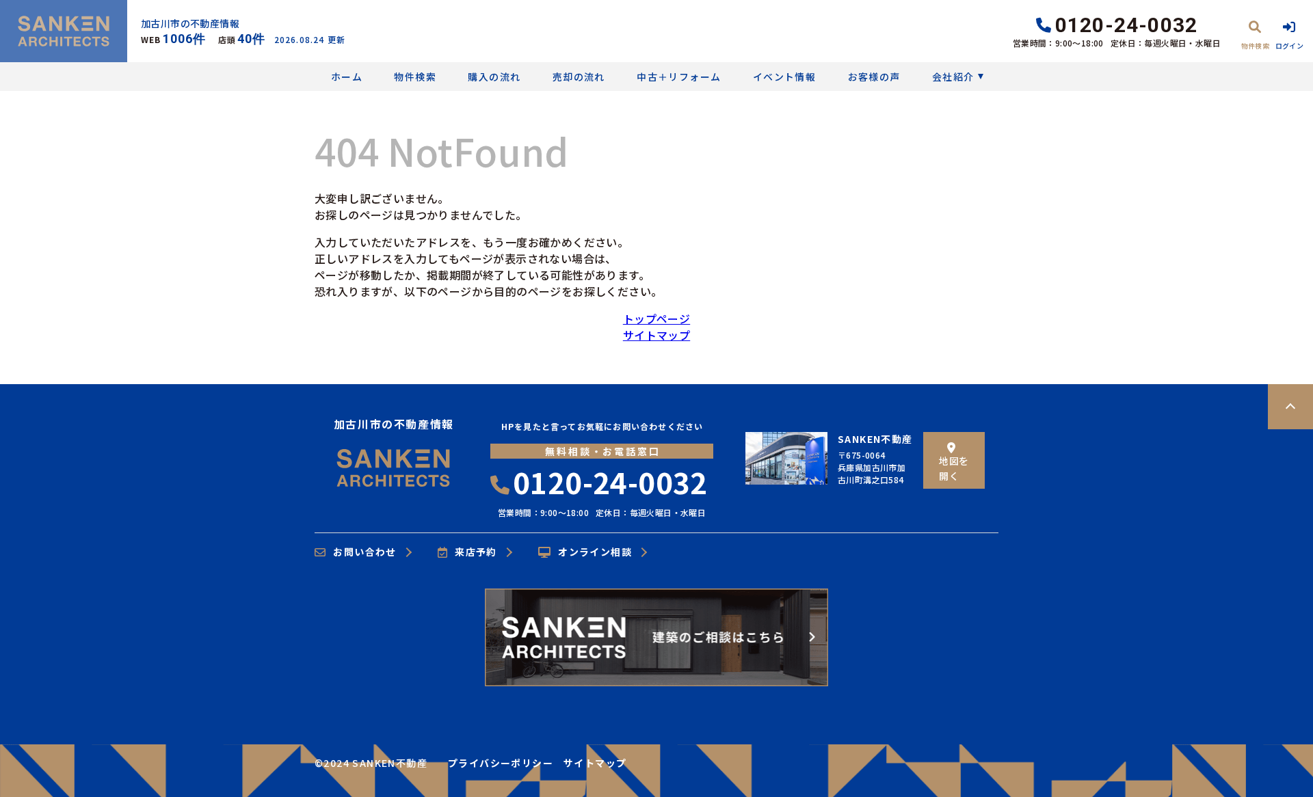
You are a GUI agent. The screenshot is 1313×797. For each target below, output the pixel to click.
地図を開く (953, 468)
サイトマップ (656, 335)
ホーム (346, 76)
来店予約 (476, 552)
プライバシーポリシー (500, 763)
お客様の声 (874, 76)
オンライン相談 (595, 552)
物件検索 (415, 76)
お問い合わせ (364, 552)
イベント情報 (784, 76)
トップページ (656, 318)
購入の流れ (494, 76)
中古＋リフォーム (679, 76)
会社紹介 (953, 76)
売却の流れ (579, 76)
